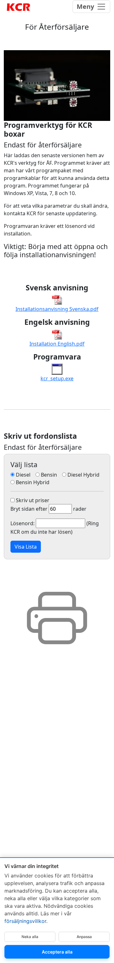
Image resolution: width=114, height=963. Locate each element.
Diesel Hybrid (84, 474)
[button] (25, 547)
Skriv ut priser (32, 500)
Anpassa (84, 936)
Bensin (50, 474)
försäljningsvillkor (25, 921)
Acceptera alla (57, 951)
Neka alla (30, 936)
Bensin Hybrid (32, 482)
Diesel (56, 503)
